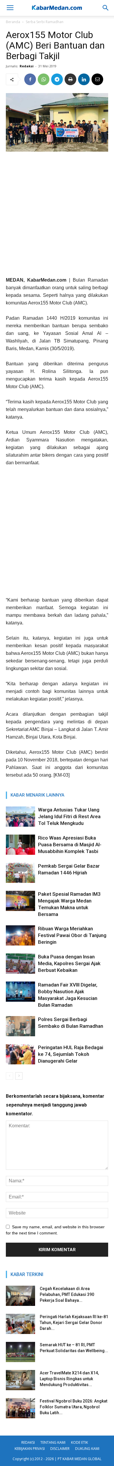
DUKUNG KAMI (87, 1448)
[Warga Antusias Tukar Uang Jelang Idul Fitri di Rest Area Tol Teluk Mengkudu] (20, 816)
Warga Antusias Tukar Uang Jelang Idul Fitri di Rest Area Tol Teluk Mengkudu (69, 816)
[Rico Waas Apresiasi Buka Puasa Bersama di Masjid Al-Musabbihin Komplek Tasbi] (20, 845)
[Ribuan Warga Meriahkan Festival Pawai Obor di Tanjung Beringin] (20, 935)
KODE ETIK (79, 1442)
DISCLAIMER (60, 1448)
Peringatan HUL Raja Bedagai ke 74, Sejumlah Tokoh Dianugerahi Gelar (70, 1054)
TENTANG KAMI (52, 1442)
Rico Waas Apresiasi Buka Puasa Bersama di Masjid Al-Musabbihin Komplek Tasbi (69, 844)
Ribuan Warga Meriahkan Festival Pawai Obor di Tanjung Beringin (72, 935)
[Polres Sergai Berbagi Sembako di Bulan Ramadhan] (20, 1026)
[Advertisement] (57, 216)
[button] (106, 8)
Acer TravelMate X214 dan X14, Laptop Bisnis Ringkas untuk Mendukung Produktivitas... (69, 1379)
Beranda (13, 21)
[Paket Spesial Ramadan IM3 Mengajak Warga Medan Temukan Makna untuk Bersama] (20, 901)
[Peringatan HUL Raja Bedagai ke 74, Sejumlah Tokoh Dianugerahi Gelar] (20, 1054)
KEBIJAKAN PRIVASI (30, 1448)
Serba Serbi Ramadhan (44, 21)
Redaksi (27, 66)
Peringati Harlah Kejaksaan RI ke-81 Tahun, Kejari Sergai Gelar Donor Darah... (74, 1322)
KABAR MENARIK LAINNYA (37, 795)
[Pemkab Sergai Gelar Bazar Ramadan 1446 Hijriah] (20, 873)
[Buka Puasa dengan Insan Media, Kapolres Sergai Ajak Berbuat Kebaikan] (20, 963)
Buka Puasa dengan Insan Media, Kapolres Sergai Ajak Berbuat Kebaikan (69, 963)
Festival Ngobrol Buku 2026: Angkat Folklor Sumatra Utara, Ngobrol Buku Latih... (73, 1407)
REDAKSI (28, 1442)
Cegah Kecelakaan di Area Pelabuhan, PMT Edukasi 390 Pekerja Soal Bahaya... (67, 1294)
